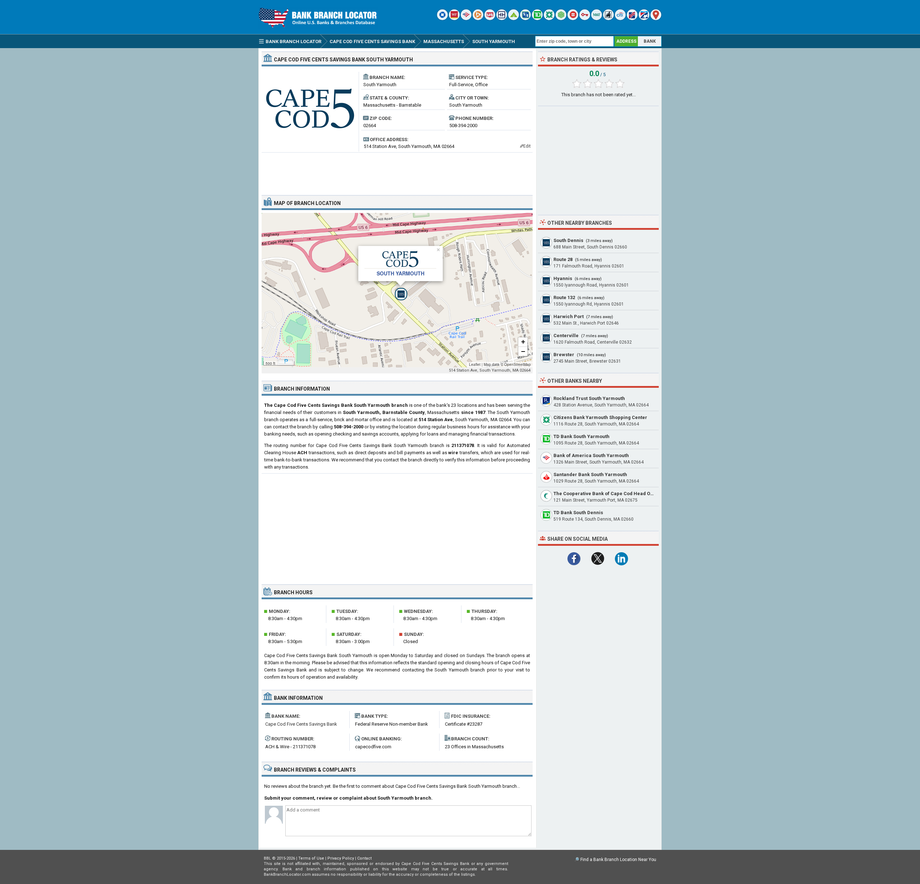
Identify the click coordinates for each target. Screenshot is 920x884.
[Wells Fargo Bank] (454, 18)
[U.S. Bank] (489, 18)
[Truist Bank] (501, 18)
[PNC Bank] (478, 18)
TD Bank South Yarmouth (581, 436)
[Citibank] (620, 18)
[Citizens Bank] (549, 18)
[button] (397, 290)
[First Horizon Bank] (644, 18)
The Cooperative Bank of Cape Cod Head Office (606, 493)
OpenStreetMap (517, 364)
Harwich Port (568, 316)
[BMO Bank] (572, 18)
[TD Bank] (537, 18)
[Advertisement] (397, 171)
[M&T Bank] (596, 18)
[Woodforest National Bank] (608, 18)
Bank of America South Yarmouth (591, 455)
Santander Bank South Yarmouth (590, 474)
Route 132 (564, 297)
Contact (364, 858)
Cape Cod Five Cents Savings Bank (301, 724)
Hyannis (562, 278)
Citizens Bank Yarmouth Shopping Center (600, 417)
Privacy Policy (340, 858)
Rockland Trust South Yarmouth (589, 398)
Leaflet (474, 364)
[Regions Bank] (513, 18)
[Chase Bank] (442, 18)
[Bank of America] (466, 18)
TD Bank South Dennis (578, 512)
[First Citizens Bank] (632, 18)
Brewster (563, 354)
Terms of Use (311, 858)
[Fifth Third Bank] (525, 18)
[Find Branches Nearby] (655, 18)
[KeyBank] (584, 18)
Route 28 (562, 259)
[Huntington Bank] (561, 18)
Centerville (566, 335)
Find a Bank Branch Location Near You (618, 859)
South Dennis (568, 240)
